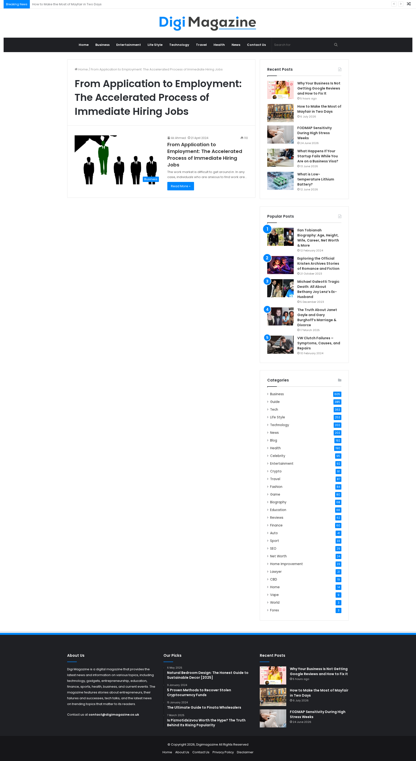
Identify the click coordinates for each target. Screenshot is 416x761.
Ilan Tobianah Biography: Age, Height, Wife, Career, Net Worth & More (318, 238)
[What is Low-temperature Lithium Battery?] (280, 181)
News (236, 44)
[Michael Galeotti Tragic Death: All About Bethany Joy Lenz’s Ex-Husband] (280, 288)
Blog (273, 440)
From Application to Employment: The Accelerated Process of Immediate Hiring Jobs (204, 154)
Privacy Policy (223, 752)
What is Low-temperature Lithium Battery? (315, 179)
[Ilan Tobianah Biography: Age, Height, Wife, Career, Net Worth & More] (280, 237)
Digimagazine (207, 744)
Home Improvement (286, 564)
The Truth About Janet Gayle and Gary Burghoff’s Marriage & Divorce (317, 317)
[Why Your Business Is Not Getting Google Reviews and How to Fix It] (280, 90)
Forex (274, 610)
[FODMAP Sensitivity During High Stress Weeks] (280, 134)
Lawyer (276, 571)
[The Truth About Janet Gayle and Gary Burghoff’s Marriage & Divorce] (280, 316)
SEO (273, 548)
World (275, 602)
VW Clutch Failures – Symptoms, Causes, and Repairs (318, 343)
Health (219, 44)
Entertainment (128, 44)
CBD (273, 579)
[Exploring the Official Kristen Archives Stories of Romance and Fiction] (280, 265)
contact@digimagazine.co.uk (114, 714)
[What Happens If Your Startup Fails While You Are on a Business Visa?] (280, 158)
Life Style (155, 44)
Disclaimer (245, 752)
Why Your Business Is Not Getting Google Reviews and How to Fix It (318, 88)
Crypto (276, 471)
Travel (201, 44)
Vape (274, 595)
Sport (274, 541)
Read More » (180, 186)
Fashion (276, 486)
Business (102, 44)
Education (278, 510)
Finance (276, 525)
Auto (274, 533)
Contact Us (256, 44)
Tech (274, 409)
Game (275, 494)
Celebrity (277, 456)
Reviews (276, 517)
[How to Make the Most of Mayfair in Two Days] (280, 113)
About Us (182, 752)
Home (84, 44)
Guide (275, 402)
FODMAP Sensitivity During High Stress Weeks (67, 4)
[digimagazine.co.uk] (208, 23)
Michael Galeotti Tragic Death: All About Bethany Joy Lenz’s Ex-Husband (318, 289)
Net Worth (278, 556)
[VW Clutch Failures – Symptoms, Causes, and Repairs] (280, 345)
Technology (179, 44)
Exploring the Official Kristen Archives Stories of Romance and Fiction (318, 263)
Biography (278, 502)
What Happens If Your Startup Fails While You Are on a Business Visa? (317, 156)
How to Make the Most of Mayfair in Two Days (319, 109)
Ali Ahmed (178, 138)
